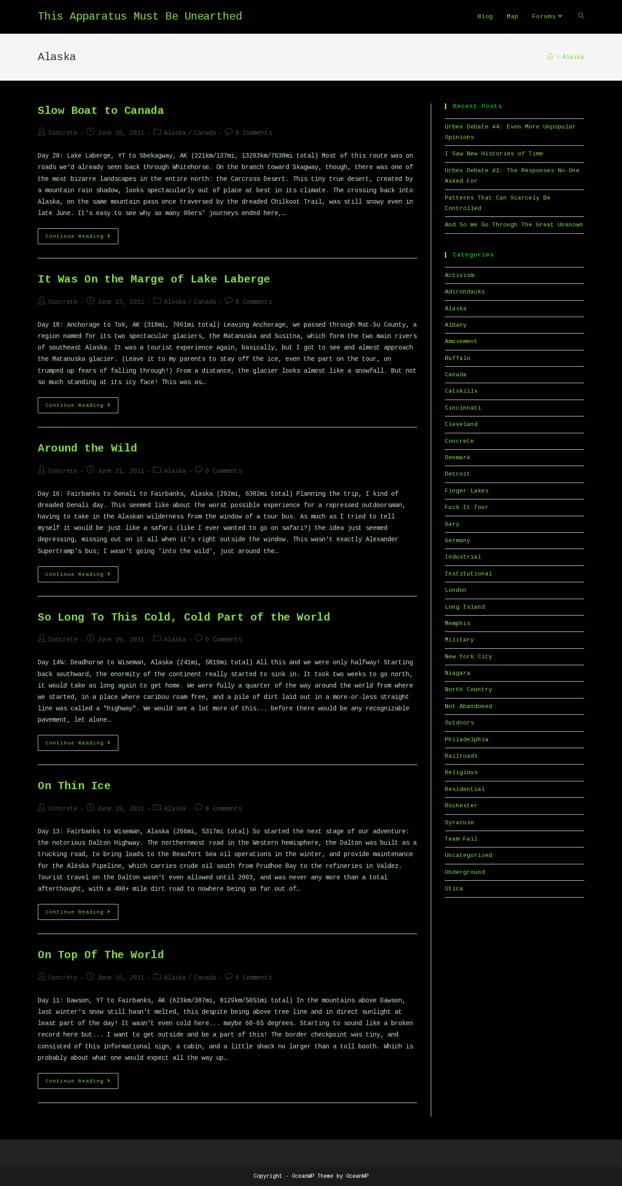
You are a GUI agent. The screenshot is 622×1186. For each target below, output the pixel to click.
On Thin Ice (74, 786)
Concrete (62, 133)
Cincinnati (463, 408)
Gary (452, 524)
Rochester (461, 805)
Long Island (465, 607)
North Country (468, 689)
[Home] (550, 57)
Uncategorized (468, 855)
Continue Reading (82, 238)
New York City (468, 656)
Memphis (457, 623)
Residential (465, 789)
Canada (205, 133)
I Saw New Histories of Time (494, 153)
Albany (456, 325)
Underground (465, 872)
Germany (457, 540)
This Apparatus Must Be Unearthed (140, 16)
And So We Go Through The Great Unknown (514, 224)
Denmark (457, 457)
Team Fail (461, 839)
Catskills (461, 391)
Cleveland (461, 424)
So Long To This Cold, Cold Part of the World (184, 617)
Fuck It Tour (467, 507)
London (456, 590)
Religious (461, 772)
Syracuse (459, 822)
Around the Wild (88, 448)
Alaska (175, 133)
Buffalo (457, 358)
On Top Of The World (101, 955)
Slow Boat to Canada (101, 111)
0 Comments (253, 133)
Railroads (461, 756)
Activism (459, 275)
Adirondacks (465, 291)
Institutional (468, 573)
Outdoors (459, 722)
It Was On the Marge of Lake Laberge (154, 279)
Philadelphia (467, 739)
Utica (454, 888)
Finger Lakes (467, 491)
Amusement (461, 341)
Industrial (463, 557)
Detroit (457, 474)
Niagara (457, 673)
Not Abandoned (468, 706)
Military (459, 640)
